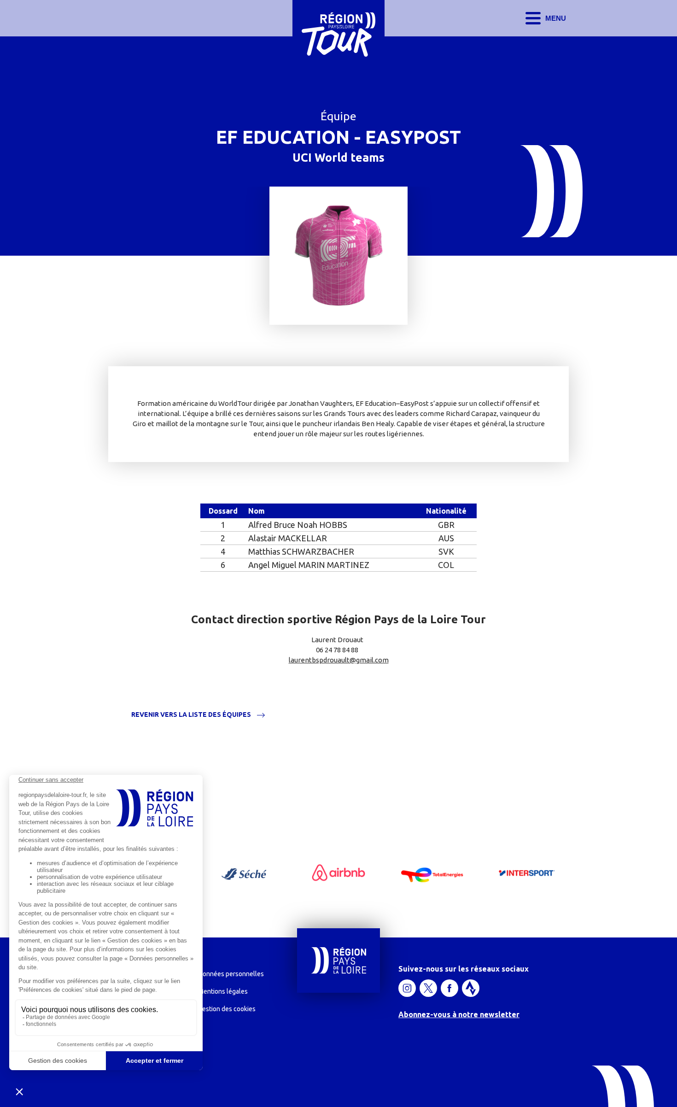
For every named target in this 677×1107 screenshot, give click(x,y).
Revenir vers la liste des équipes (191, 714)
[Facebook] (449, 988)
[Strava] (470, 988)
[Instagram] (407, 988)
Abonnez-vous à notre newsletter (458, 1014)
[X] (428, 988)
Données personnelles (231, 974)
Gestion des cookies (227, 1009)
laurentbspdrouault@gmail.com (339, 660)
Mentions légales (223, 991)
